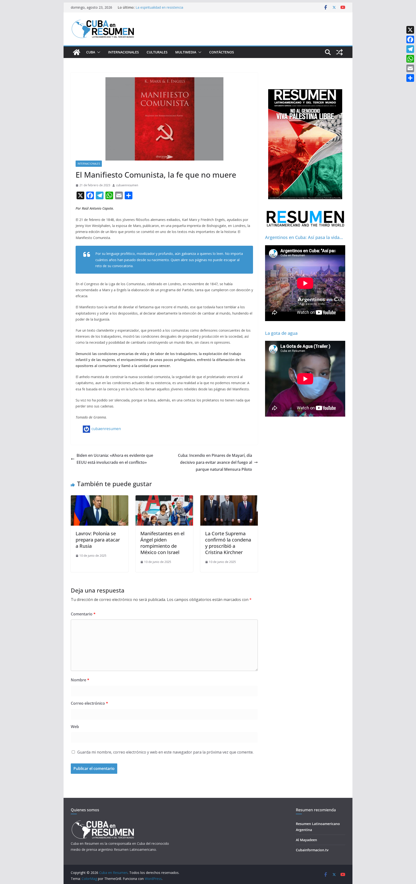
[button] (97, 52)
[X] (410, 30)
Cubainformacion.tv (312, 850)
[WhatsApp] (410, 59)
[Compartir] (410, 78)
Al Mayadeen (306, 840)
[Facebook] (410, 39)
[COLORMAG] (103, 821)
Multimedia (185, 52)
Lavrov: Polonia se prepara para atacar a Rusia (98, 539)
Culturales (157, 52)
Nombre (80, 680)
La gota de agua (281, 333)
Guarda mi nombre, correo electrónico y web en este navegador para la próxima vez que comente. (165, 752)
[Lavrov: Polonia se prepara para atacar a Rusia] (99, 498)
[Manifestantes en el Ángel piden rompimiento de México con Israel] (164, 498)
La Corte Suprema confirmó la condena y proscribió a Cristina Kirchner (228, 542)
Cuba (90, 52)
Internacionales (123, 52)
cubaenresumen (127, 185)
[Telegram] (410, 49)
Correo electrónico (89, 703)
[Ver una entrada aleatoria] (339, 52)
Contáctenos (221, 52)
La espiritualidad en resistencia (159, 7)
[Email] (410, 68)
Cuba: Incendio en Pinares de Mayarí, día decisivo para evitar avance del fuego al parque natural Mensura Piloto (215, 462)
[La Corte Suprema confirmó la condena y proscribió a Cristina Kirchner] (229, 498)
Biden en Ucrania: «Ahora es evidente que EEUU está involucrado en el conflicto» (115, 459)
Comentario (83, 614)
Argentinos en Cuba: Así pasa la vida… (304, 237)
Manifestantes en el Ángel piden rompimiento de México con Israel (162, 542)
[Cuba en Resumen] (76, 52)
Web (75, 726)
